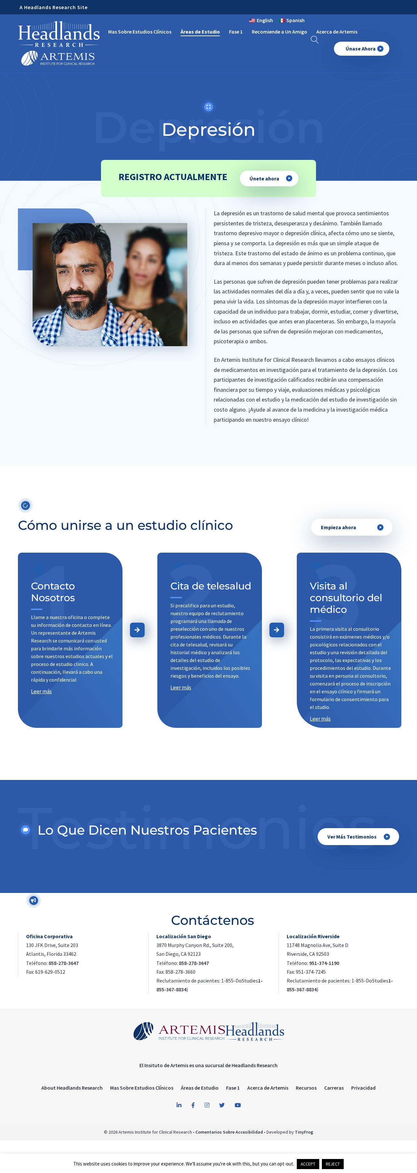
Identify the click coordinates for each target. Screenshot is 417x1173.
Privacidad (363, 1087)
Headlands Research (255, 1065)
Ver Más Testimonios (352, 836)
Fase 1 (236, 31)
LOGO (59, 43)
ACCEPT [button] (308, 1164)
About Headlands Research (72, 1087)
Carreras (334, 1087)
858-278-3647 (64, 963)
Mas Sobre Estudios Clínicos (139, 31)
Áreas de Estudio (200, 31)
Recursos (306, 1087)
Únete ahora (264, 178)
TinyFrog (304, 1132)
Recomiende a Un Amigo (279, 31)
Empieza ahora (338, 527)
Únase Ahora (361, 48)
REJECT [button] (333, 1164)
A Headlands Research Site (54, 7)
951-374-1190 (324, 963)
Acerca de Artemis (336, 31)
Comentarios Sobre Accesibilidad (229, 1132)
